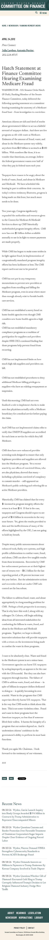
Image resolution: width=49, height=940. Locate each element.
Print (4, 778)
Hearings (21, 913)
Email (11, 778)
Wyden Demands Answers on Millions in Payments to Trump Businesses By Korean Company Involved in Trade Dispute (23, 865)
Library (38, 917)
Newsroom (11, 917)
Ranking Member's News (30, 25)
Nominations (26, 917)
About (10, 913)
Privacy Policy (19, 928)
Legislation (34, 913)
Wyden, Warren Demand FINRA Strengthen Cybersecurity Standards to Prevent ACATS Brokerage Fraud (23, 851)
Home (4, 25)
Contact (31, 928)
